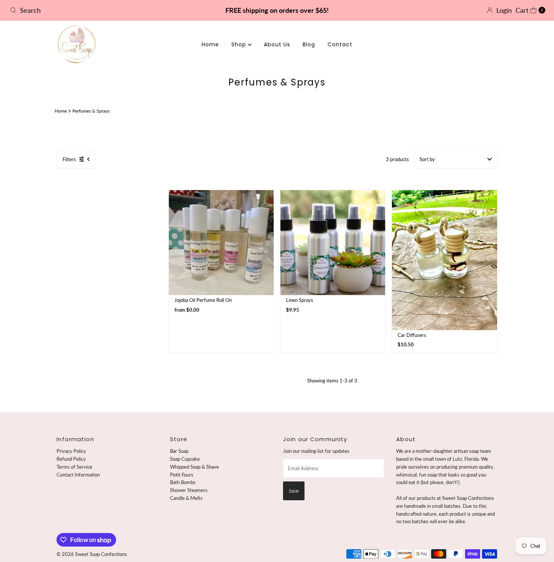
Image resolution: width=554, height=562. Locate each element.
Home (210, 44)
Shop (239, 44)
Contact (340, 44)
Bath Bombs (183, 482)
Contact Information (78, 475)
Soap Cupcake (185, 459)
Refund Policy (71, 459)
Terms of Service (74, 467)
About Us (277, 44)
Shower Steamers (189, 490)
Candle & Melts (186, 498)
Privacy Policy (71, 451)
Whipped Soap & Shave (194, 467)
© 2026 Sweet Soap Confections (92, 554)
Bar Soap (179, 451)
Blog (309, 44)
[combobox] (95, 10)
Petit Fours (181, 475)
